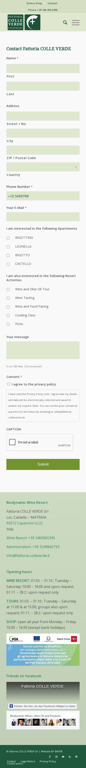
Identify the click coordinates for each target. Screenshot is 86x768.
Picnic (19, 323)
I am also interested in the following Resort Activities (41, 278)
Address (12, 106)
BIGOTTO (22, 255)
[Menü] (73, 22)
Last (10, 94)
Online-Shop (34, 3)
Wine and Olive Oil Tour (32, 289)
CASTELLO (23, 263)
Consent (14, 377)
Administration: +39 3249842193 (32, 546)
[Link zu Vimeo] (76, 756)
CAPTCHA (13, 429)
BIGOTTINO (24, 237)
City (10, 141)
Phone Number (19, 187)
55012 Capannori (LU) (24, 523)
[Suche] (63, 22)
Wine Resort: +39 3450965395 (30, 537)
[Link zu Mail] (63, 756)
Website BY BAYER (51, 751)
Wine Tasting (25, 297)
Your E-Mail (16, 208)
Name (12, 58)
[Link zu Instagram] (56, 756)
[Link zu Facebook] (50, 756)
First (10, 76)
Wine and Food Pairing (32, 306)
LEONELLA (23, 246)
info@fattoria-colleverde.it (28, 555)
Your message (17, 337)
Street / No (16, 123)
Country (13, 174)
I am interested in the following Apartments (41, 228)
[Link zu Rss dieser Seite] (69, 756)
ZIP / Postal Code (21, 158)
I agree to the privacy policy (34, 384)
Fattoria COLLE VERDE (42, 686)
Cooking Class (25, 315)
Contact (52, 3)
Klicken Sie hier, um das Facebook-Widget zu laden (45, 706)
